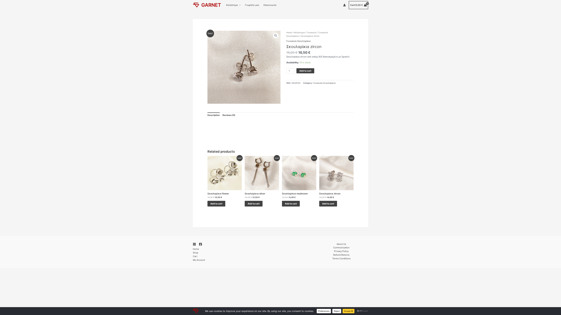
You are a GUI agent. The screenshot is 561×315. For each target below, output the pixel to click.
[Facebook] (200, 244)
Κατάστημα (232, 5)
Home (289, 32)
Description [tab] (213, 115)
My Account (199, 260)
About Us (341, 244)
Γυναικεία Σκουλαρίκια (298, 41)
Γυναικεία (311, 32)
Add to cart (305, 70)
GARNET (211, 5)
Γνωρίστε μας (252, 5)
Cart (195, 256)
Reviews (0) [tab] (229, 115)
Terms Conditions (341, 258)
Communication (341, 247)
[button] (239, 5)
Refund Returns (341, 254)
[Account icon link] (344, 5)
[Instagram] (194, 244)
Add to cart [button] (216, 203)
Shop (195, 252)
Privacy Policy (341, 251)
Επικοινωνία (270, 5)
